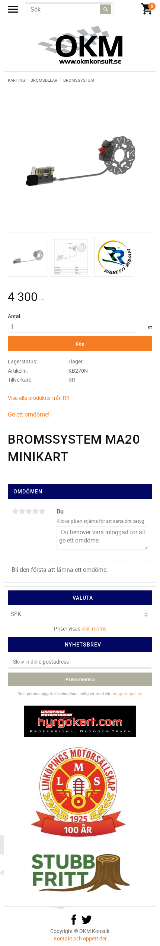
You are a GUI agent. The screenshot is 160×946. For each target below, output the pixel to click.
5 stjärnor (42, 511)
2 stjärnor (22, 511)
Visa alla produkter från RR (39, 397)
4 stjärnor (35, 511)
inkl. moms (93, 628)
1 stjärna (15, 511)
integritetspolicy (126, 693)
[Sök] (105, 9)
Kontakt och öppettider (80, 938)
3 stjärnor (28, 511)
